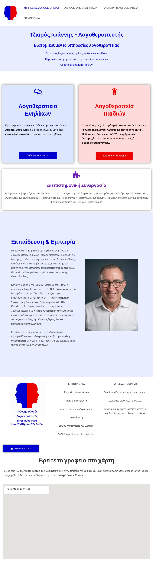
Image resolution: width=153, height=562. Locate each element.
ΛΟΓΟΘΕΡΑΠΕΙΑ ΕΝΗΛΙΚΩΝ (80, 7)
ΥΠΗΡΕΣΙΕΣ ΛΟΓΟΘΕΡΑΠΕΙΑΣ (41, 7)
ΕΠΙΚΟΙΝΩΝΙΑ (31, 18)
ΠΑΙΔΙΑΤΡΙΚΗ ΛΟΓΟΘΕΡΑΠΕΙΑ (120, 7)
